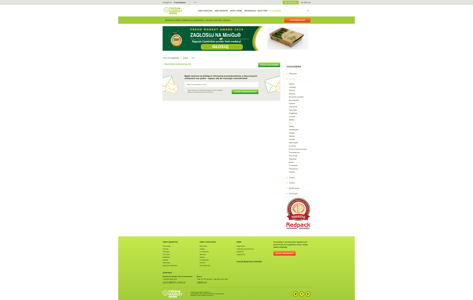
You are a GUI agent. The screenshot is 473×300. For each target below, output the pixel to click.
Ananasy (292, 87)
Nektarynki (293, 143)
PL (302, 2)
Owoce (292, 79)
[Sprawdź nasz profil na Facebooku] (301, 294)
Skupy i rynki (236, 11)
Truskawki (293, 165)
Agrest (292, 84)
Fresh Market (180, 2)
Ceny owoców (205, 11)
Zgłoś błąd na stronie (249, 261)
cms (199, 295)
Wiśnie (292, 172)
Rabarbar (293, 159)
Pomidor (166, 254)
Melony (292, 136)
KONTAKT (167, 272)
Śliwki (291, 162)
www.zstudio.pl (207, 295)
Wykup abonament (284, 253)
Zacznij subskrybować (245, 92)
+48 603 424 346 (220, 279)
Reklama (240, 252)
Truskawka (204, 252)
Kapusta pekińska (170, 265)
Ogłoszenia (275, 11)
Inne (238, 242)
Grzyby (292, 177)
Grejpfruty (293, 113)
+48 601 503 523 (170, 279)
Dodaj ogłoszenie (269, 65)
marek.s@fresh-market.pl (174, 282)
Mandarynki (293, 130)
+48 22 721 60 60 (204, 279)
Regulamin (240, 246)
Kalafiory (166, 257)
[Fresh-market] (173, 10)
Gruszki (292, 116)
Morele (292, 139)
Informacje (250, 11)
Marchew (166, 263)
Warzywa (293, 73)
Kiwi (290, 123)
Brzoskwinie (294, 100)
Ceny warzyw (221, 11)
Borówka (203, 246)
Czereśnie (293, 107)
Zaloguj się (292, 2)
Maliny (291, 126)
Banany (292, 94)
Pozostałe (293, 194)
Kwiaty (292, 183)
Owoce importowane (298, 149)
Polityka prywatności (245, 249)
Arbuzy (292, 90)
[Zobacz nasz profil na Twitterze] (295, 294)
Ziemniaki (166, 246)
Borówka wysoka (296, 97)
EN (306, 2)
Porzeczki (293, 156)
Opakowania (294, 188)
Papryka (166, 252)
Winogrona (293, 169)
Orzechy (292, 146)
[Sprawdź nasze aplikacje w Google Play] (307, 294)
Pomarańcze (294, 152)
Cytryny (292, 103)
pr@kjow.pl (202, 282)
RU (309, 2)
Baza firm (262, 11)
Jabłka (291, 120)
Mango (292, 133)
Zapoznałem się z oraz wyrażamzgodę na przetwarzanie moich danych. (205, 91)
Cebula (165, 249)
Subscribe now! (297, 20)
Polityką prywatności (206, 90)
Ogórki (165, 260)
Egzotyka (293, 110)
